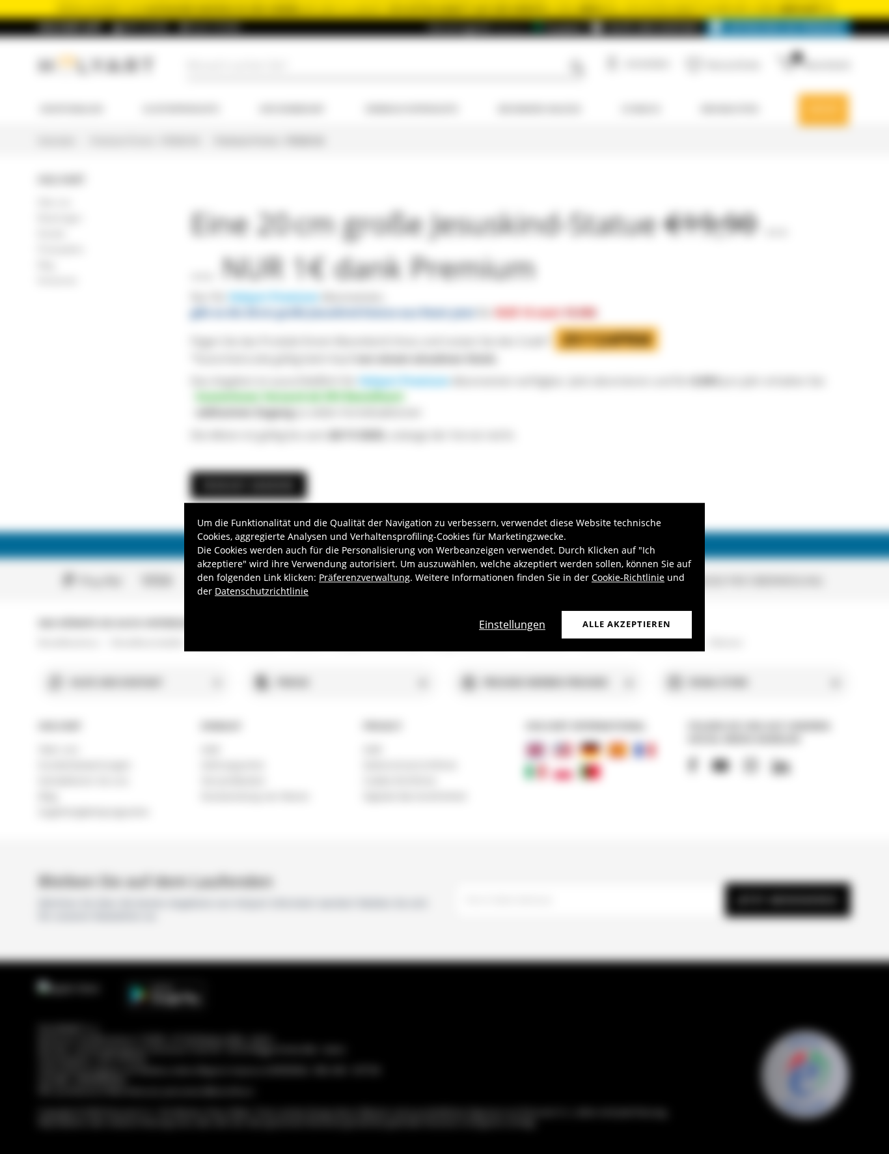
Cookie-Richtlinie (628, 577)
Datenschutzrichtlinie (261, 591)
